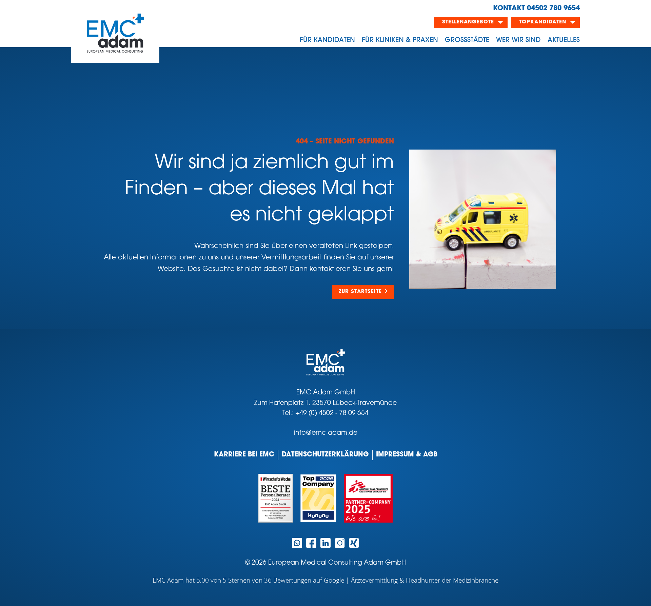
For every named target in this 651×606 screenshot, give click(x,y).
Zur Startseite (360, 291)
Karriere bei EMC (244, 455)
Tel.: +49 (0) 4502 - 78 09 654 (325, 413)
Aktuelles (564, 40)
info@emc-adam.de (325, 433)
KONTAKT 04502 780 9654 (536, 8)
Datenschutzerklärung (325, 455)
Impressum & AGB (406, 455)
